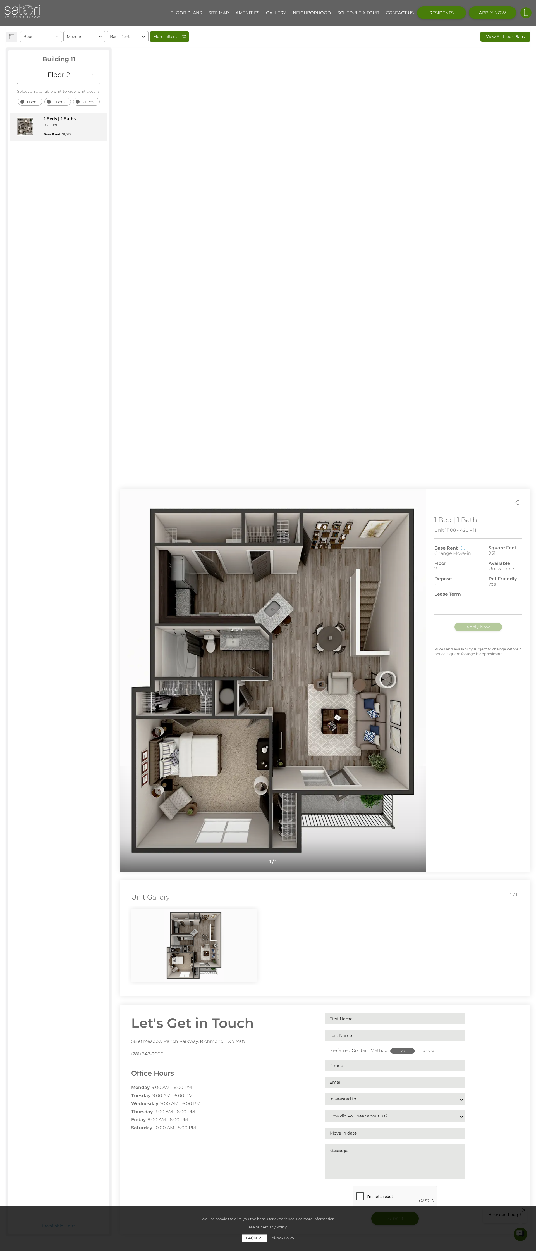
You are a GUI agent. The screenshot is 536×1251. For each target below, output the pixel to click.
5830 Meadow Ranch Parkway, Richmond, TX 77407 (188, 1041)
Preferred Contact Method (358, 1050)
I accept (254, 1238)
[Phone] (526, 12)
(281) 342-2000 (147, 1054)
